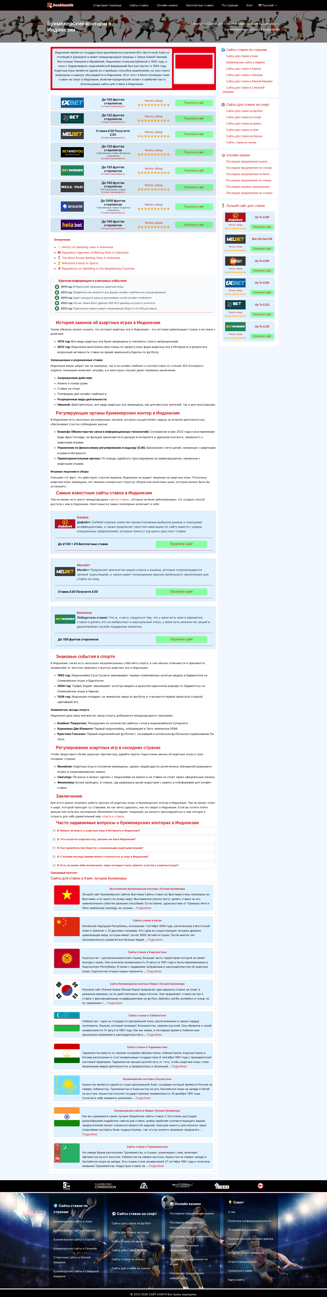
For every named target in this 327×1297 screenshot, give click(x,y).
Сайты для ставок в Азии (241, 56)
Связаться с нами (240, 1270)
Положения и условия (243, 1229)
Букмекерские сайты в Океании (75, 1248)
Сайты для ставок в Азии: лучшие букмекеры (89, 878)
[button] (275, 5)
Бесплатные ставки (199, 5)
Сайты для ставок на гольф (243, 117)
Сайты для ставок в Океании (244, 74)
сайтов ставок (119, 499)
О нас (232, 1212)
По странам (230, 5)
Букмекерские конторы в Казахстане (147, 1079)
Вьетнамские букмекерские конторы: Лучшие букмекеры (147, 888)
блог (249, 5)
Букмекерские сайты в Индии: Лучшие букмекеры (147, 1110)
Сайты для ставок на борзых (243, 136)
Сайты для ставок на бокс (242, 129)
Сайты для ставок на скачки (131, 1268)
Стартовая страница (107, 5)
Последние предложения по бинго (247, 174)
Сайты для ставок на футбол (244, 110)
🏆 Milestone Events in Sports (77, 263)
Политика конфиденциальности (249, 1221)
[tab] (133, 830)
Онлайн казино (167, 5)
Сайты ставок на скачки (240, 142)
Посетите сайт (194, 102)
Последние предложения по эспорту (248, 192)
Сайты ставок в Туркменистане (147, 1146)
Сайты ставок (139, 5)
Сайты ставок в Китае (147, 920)
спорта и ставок (113, 816)
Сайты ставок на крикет (128, 1241)
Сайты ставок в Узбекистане (147, 1015)
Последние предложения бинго (191, 1236)
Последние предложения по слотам (248, 167)
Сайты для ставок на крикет (243, 123)
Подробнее (143, 908)
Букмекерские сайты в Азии (72, 1221)
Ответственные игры (242, 1261)
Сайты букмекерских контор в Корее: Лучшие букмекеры (147, 983)
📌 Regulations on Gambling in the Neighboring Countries (96, 268)
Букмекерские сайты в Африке (245, 62)
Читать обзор (153, 100)
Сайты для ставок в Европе (243, 68)
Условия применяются (113, 106)
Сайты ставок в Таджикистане (147, 1047)
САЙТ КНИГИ (158, 1294)
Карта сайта (236, 1279)
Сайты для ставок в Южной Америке (249, 81)
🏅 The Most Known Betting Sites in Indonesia (88, 258)
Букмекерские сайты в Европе (74, 1239)
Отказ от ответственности (246, 1252)
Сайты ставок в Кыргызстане (147, 952)
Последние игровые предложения (247, 186)
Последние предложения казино (246, 161)
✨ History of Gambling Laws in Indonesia (85, 247)
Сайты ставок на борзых (128, 1259)
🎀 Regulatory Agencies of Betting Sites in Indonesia (92, 252)
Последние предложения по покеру (248, 180)
